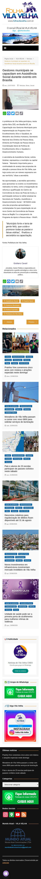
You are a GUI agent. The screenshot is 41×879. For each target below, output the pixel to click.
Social (32, 85)
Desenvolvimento (18, 357)
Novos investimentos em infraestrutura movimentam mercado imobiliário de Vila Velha (20, 567)
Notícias (22, 85)
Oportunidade (28, 508)
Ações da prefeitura (12, 406)
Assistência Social (26, 603)
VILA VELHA (24, 363)
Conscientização (11, 606)
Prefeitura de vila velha (14, 314)
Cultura (8, 357)
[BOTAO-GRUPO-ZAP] (20, 797)
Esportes (29, 455)
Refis (7, 511)
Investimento (10, 560)
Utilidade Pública (11, 412)
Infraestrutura (20, 557)
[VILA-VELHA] (20, 659)
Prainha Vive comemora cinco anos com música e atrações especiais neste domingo (18, 370)
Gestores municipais (13, 305)
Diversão (29, 357)
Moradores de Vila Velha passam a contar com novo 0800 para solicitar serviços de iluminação (20, 419)
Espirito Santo (28, 301)
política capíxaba (12, 309)
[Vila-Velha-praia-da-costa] (20, 38)
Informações (17, 360)
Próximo (31, 322)
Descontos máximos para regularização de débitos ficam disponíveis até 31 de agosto (19, 517)
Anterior (9, 322)
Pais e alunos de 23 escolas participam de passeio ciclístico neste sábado (19, 468)
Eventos (8, 360)
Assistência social (12, 301)
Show (27, 85)
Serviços (27, 409)
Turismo (14, 363)
